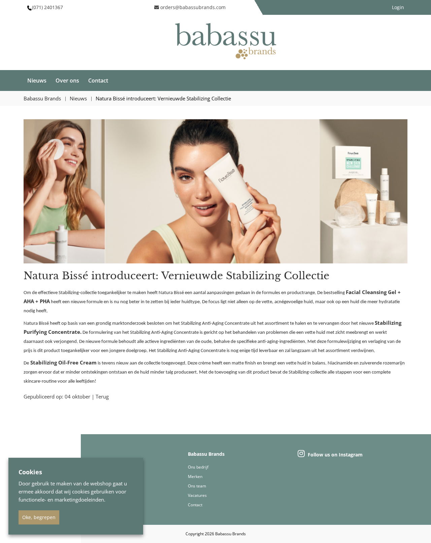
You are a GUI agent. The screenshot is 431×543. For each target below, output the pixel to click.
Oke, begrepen (39, 517)
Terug (102, 396)
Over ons (67, 80)
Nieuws (36, 80)
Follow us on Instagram (334, 454)
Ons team (197, 486)
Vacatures (197, 495)
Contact (98, 80)
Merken (195, 476)
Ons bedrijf (198, 467)
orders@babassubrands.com (192, 7)
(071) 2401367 (47, 7)
